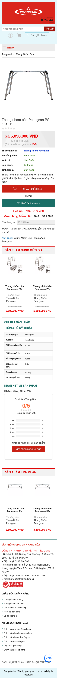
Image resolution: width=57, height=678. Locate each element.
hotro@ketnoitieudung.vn (22, 578)
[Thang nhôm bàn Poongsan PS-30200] (42, 486)
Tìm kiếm (49, 29)
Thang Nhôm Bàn (25, 54)
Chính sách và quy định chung (17, 629)
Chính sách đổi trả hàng (14, 649)
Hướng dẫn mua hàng (13, 599)
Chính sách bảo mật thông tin (17, 637)
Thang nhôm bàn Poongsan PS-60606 (14, 289)
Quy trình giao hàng (13, 645)
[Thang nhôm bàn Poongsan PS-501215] (42, 264)
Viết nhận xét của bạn (28, 449)
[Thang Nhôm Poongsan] (28, 12)
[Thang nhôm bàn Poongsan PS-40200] (14, 486)
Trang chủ (7, 54)
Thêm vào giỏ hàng (30, 189)
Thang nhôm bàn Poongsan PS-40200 (14, 511)
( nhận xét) (26, 412)
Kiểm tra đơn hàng (12, 611)
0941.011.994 (43, 216)
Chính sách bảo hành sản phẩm (18, 633)
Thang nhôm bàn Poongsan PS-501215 (42, 289)
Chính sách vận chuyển (14, 641)
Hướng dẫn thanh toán (14, 603)
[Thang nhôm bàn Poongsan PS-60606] (14, 264)
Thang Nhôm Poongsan (37, 150)
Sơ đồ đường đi (10, 615)
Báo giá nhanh (39, 35)
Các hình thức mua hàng (15, 607)
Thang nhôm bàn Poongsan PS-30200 (42, 511)
